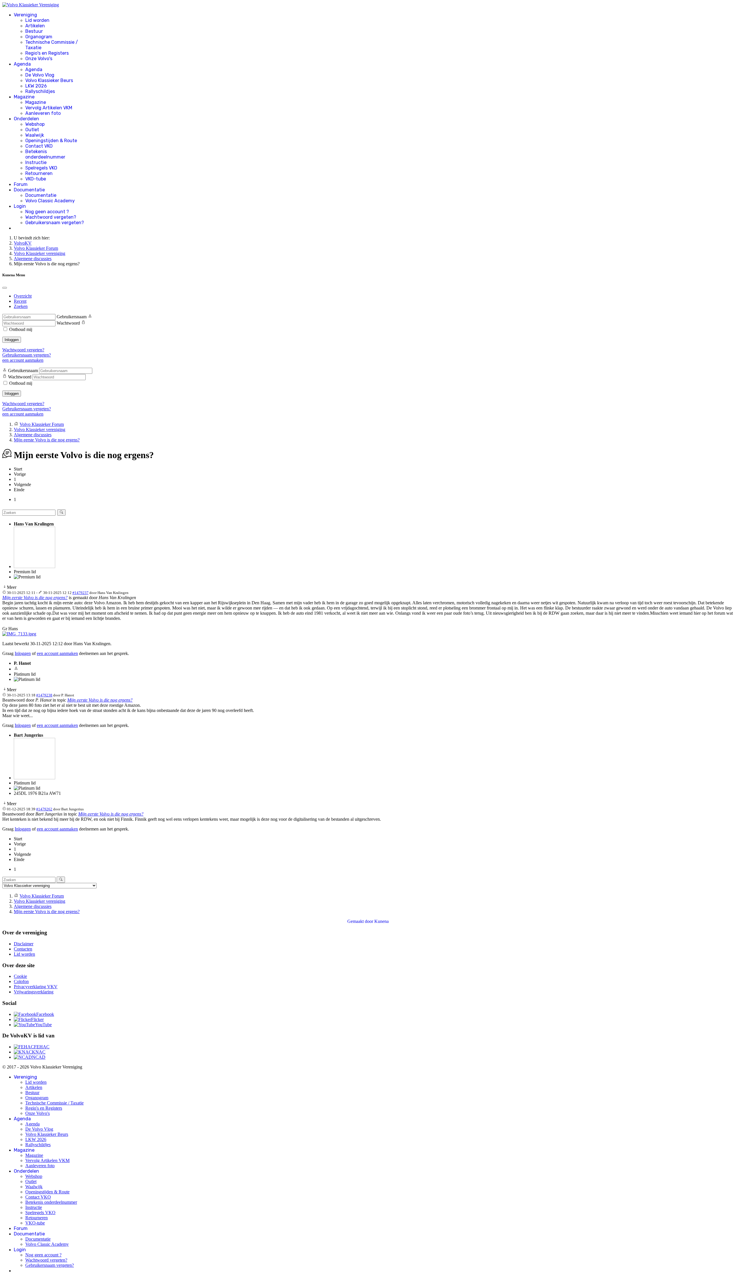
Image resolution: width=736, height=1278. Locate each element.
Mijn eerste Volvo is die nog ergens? (35, 597)
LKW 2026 (36, 86)
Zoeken (21, 306)
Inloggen (12, 340)
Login (20, 206)
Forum (21, 184)
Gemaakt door (360, 921)
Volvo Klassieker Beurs (49, 80)
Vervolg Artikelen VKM (48, 108)
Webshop (35, 124)
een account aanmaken (22, 360)
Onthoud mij (20, 329)
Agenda (22, 64)
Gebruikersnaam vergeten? (54, 222)
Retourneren (39, 173)
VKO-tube (35, 179)
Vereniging (25, 15)
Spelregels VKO (41, 168)
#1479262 (44, 809)
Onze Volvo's (38, 58)
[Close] (4, 288)
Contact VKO (39, 146)
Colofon (21, 981)
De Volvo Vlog (39, 75)
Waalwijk (34, 135)
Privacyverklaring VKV (35, 986)
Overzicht (23, 296)
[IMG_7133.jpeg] (19, 633)
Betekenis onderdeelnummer (45, 154)
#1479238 (44, 695)
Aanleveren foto (43, 113)
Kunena (381, 921)
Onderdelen (26, 118)
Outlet (32, 129)
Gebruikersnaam (72, 316)
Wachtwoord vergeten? (50, 217)
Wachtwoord (68, 323)
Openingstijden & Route (51, 140)
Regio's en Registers (47, 53)
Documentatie (29, 190)
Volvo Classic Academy (50, 200)
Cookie (20, 976)
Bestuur (34, 31)
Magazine (24, 97)
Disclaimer (23, 943)
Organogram (38, 36)
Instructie (36, 162)
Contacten (23, 948)
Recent (20, 301)
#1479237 (80, 593)
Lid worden (37, 20)
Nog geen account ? (47, 211)
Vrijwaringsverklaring (33, 991)
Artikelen (35, 25)
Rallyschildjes (40, 91)
